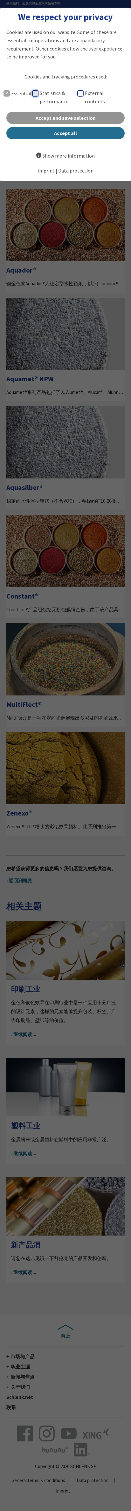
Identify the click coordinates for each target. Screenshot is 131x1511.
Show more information (68, 155)
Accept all (65, 133)
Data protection (75, 170)
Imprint (46, 170)
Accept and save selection (66, 118)
